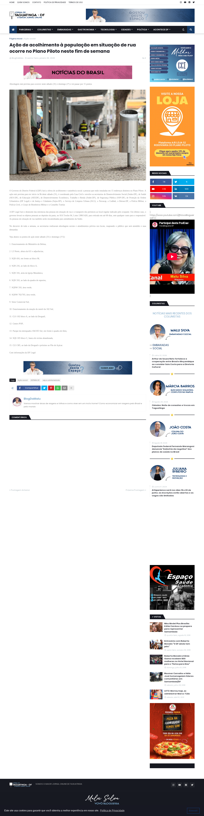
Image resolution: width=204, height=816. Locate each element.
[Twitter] (44, 388)
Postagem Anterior (20, 490)
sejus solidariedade (51, 380)
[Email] (65, 388)
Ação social (30, 38)
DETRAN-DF (35, 380)
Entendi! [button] (193, 810)
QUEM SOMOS (23, 2)
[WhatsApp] (58, 388)
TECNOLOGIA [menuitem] (108, 29)
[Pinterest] (51, 388)
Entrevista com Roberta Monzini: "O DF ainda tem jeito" (177, 644)
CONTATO (36, 2)
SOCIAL (157, 348)
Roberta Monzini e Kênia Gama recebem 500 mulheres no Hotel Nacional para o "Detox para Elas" (179, 660)
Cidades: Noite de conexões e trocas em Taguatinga (173, 406)
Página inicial (15, 38)
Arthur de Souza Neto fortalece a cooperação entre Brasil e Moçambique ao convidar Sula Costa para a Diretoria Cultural (173, 363)
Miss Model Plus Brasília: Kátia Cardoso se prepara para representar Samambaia (178, 627)
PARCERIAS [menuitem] (25, 29)
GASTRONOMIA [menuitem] (86, 29)
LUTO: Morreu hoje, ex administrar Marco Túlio (177, 692)
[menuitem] (13, 29)
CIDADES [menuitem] (126, 29)
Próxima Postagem (135, 490)
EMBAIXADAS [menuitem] (64, 29)
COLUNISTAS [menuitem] (44, 29)
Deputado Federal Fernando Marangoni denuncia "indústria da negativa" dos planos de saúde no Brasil (173, 449)
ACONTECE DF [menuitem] (160, 29)
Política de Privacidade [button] (112, 810)
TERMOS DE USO (76, 2)
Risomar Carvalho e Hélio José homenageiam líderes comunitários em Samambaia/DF (179, 677)
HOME (11, 2)
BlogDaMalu (32, 399)
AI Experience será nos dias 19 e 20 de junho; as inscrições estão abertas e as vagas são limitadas (173, 493)
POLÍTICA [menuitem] (142, 29)
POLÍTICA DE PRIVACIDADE (55, 2)
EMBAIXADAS (161, 345)
